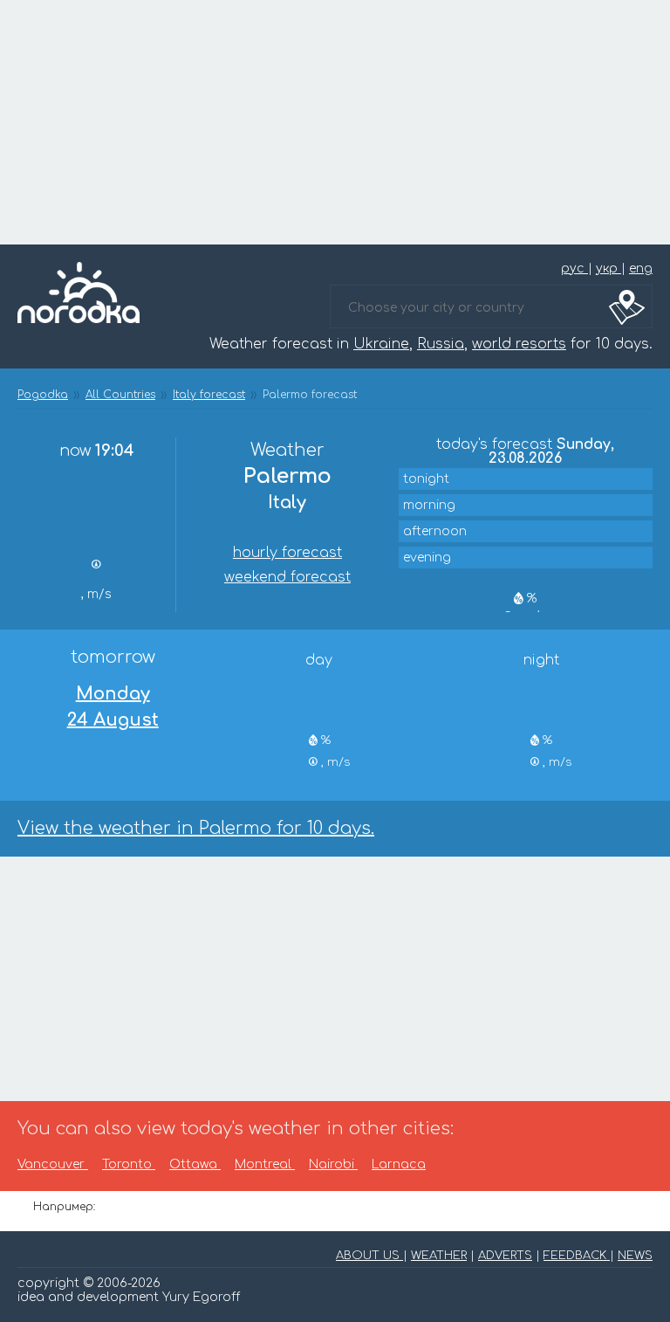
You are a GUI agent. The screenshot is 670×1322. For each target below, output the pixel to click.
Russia (440, 344)
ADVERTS (505, 1256)
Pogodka (42, 395)
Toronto (128, 1164)
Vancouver (52, 1164)
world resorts (519, 344)
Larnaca (399, 1164)
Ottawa (195, 1164)
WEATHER (439, 1256)
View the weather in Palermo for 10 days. (195, 828)
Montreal (265, 1164)
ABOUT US (369, 1256)
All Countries (120, 395)
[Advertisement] (335, 122)
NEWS (635, 1256)
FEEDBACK (577, 1256)
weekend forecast (287, 577)
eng (641, 268)
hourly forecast (287, 553)
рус (574, 268)
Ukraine (381, 344)
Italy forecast (209, 395)
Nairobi (333, 1164)
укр (608, 268)
